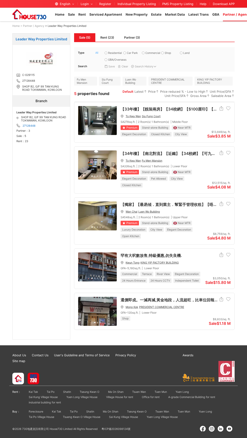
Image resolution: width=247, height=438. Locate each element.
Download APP (224, 4)
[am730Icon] (32, 379)
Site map (18, 361)
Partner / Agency (33, 25)
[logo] (29, 14)
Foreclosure (36, 411)
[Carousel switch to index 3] (97, 131)
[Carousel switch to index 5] (102, 131)
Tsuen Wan (139, 391)
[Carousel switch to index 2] (94, 131)
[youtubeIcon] (229, 429)
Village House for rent (119, 397)
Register (105, 4)
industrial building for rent (45, 402)
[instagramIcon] (212, 429)
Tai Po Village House (41, 416)
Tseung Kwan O (89, 391)
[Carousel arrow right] (114, 120)
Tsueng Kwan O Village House (81, 416)
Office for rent (151, 397)
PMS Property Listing (177, 4)
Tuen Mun (161, 391)
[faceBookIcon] (203, 429)
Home (59, 14)
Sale (71, 14)
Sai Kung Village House (43, 397)
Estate (156, 14)
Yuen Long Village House (81, 397)
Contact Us (40, 355)
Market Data (175, 14)
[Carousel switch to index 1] (92, 131)
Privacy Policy (125, 355)
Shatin (67, 391)
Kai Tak (33, 391)
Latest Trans (198, 14)
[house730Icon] (18, 379)
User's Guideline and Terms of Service (82, 355)
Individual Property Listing (137, 4)
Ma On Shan (116, 391)
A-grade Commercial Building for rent (191, 397)
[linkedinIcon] (220, 429)
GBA (215, 14)
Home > (17, 25)
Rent (82, 14)
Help (203, 4)
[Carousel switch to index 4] (100, 131)
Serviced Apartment (105, 14)
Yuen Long (182, 391)
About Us (19, 355)
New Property (137, 14)
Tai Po (50, 391)
